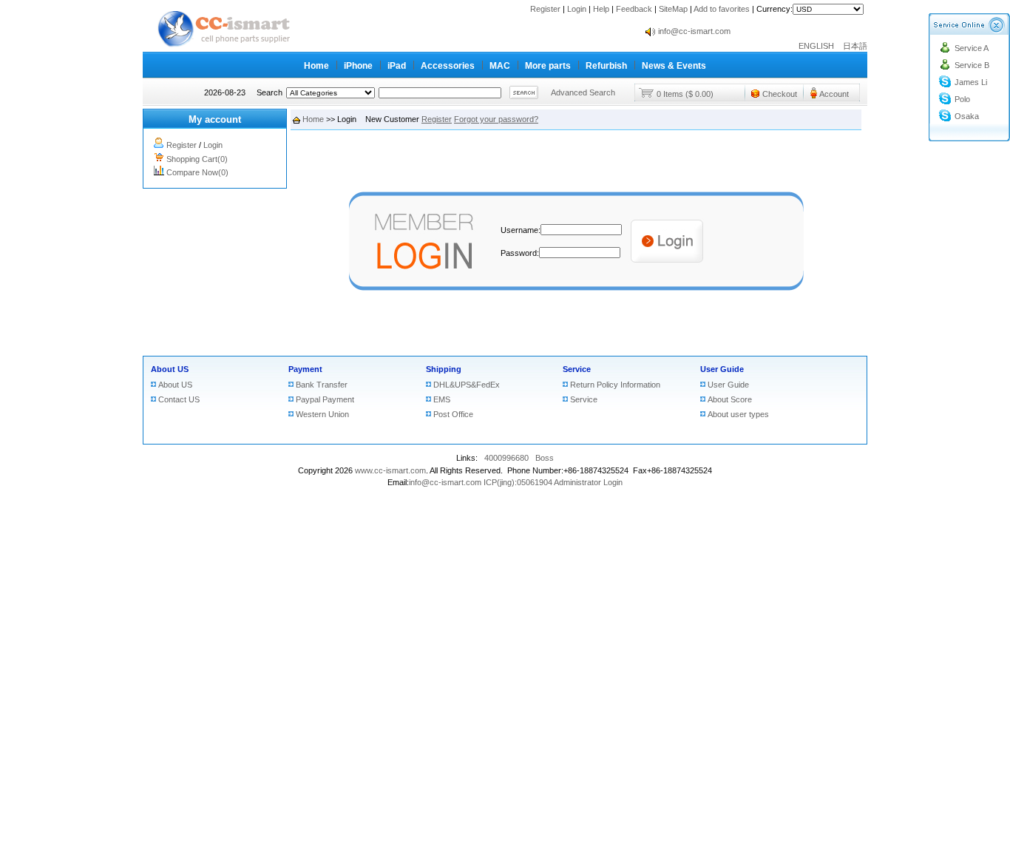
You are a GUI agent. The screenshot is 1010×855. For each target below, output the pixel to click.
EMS (441, 399)
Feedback (634, 8)
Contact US (179, 399)
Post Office (453, 414)
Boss (544, 457)
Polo (962, 99)
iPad (396, 66)
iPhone (358, 66)
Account (834, 93)
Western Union (322, 414)
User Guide (722, 369)
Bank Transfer (322, 384)
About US (170, 369)
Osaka (967, 116)
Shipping (443, 369)
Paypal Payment (325, 399)
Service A (972, 48)
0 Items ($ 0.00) (685, 93)
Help (601, 8)
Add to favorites (722, 8)
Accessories (448, 66)
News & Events (674, 66)
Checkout (779, 93)
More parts (548, 66)
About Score (730, 399)
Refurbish (606, 66)
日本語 (855, 45)
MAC (499, 66)
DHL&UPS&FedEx (466, 384)
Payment (305, 369)
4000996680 (506, 457)
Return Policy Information (615, 384)
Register (545, 8)
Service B (972, 65)
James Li (971, 82)
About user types (738, 414)
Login (576, 8)
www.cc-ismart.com (390, 470)
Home (316, 66)
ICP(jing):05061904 (518, 482)
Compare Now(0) (197, 172)
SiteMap (673, 8)
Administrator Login (588, 482)
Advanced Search (583, 92)
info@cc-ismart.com (694, 31)
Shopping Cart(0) (197, 159)
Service (577, 369)
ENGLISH (820, 45)
